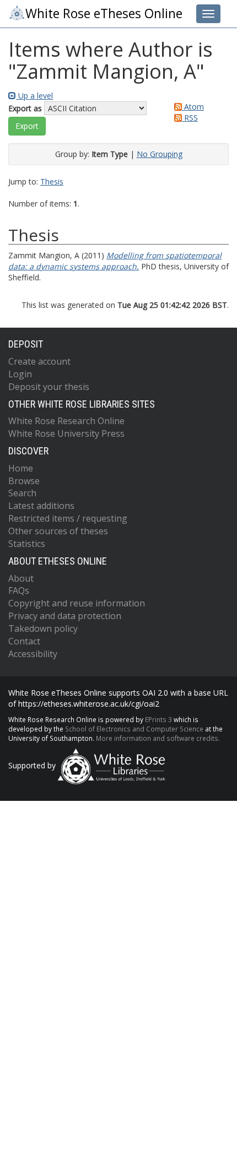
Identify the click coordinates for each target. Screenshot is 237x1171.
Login (20, 374)
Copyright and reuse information (76, 603)
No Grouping (159, 154)
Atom (193, 106)
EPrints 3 (158, 719)
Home (20, 468)
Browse (24, 481)
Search (22, 493)
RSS (190, 117)
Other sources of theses (58, 531)
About (21, 578)
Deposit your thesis (48, 387)
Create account (39, 361)
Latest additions (41, 506)
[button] (27, 126)
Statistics (26, 544)
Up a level (34, 95)
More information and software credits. (158, 738)
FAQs (18, 590)
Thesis (51, 181)
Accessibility (32, 654)
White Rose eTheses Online (103, 13)
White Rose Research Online (66, 421)
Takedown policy (43, 628)
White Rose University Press (66, 433)
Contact (24, 641)
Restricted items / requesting (67, 518)
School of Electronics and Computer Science (134, 728)
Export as (25, 108)
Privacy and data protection (64, 616)
